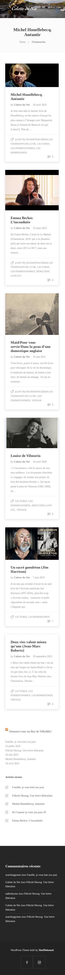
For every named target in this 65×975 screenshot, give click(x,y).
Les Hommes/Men (39, 617)
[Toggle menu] (57, 9)
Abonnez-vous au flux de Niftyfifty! (30, 731)
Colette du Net (22, 104)
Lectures (43, 143)
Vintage (37, 400)
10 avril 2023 (40, 104)
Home (23, 42)
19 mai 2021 (39, 356)
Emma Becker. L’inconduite (27, 820)
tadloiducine (11, 893)
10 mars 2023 (40, 228)
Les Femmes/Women (23, 148)
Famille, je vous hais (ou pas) (20, 741)
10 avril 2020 (40, 461)
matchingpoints (13, 875)
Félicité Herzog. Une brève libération (24, 750)
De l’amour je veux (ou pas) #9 (29, 812)
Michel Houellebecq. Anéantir (20, 759)
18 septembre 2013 (42, 656)
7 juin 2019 (39, 577)
